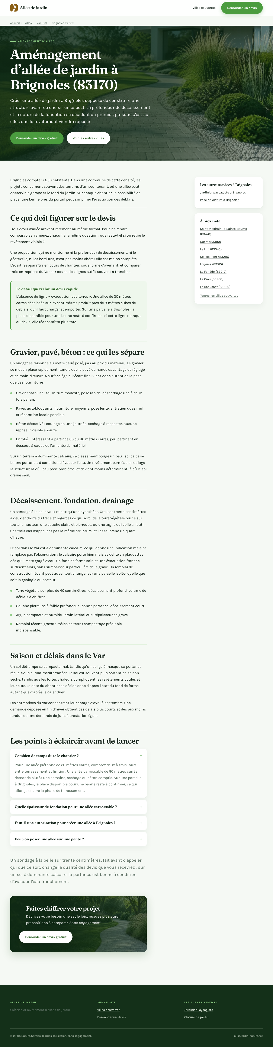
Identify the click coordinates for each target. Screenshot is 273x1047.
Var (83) (42, 23)
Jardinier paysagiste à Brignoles (223, 192)
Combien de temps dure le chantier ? (47, 755)
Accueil (15, 23)
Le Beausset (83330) (215, 287)
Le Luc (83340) (211, 249)
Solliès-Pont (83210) (214, 257)
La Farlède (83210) (213, 272)
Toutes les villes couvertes (219, 295)
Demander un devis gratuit (37, 138)
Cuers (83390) (210, 242)
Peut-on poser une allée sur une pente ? (49, 839)
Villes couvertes (204, 8)
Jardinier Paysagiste (198, 1010)
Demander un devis (242, 8)
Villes (28, 23)
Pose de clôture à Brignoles (219, 200)
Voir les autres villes (88, 138)
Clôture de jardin (196, 1017)
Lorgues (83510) (211, 264)
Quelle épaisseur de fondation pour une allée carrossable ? (66, 806)
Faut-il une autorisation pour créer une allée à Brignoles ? (65, 822)
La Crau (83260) (211, 279)
